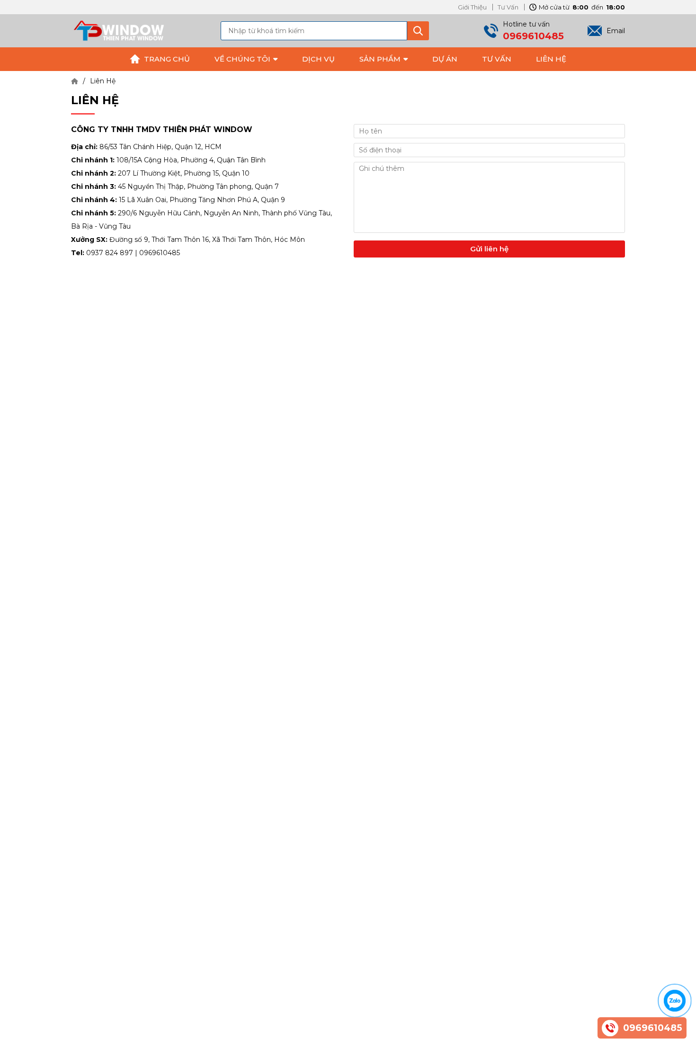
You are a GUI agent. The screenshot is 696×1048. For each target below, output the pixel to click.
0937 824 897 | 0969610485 (133, 253)
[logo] (118, 30)
